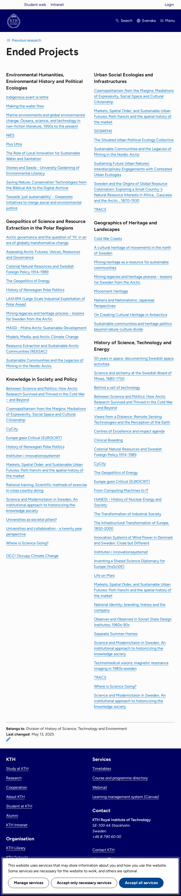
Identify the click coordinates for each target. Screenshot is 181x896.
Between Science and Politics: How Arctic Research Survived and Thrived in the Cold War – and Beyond (45, 394)
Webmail (99, 787)
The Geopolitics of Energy (28, 281)
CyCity (12, 429)
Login (169, 4)
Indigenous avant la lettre (27, 97)
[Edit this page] (8, 739)
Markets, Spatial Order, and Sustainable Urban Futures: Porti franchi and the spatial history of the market (44, 470)
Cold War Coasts (108, 238)
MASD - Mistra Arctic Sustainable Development (46, 328)
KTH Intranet (17, 825)
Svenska (149, 20)
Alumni (12, 815)
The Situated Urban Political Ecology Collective (134, 140)
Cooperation (16, 787)
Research (14, 778)
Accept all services (141, 882)
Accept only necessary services (84, 882)
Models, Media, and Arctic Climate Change (42, 337)
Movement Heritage (111, 291)
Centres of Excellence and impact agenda (129, 431)
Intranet (57, 4)
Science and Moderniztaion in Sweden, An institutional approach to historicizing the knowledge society (42, 505)
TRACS (100, 209)
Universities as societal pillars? (31, 519)
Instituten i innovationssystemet (33, 455)
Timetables (101, 768)
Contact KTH (103, 850)
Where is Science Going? (27, 543)
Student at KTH (19, 806)
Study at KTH (17, 768)
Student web (35, 4)
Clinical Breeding (108, 440)
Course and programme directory (120, 778)
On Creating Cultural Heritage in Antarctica (130, 314)
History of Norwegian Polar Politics (35, 290)
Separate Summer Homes (115, 633)
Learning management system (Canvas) (125, 797)
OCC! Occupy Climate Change (32, 555)
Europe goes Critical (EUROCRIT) (34, 438)
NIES (10, 135)
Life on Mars (104, 575)
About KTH (15, 797)
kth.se (14, 4)
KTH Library (15, 848)
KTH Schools (17, 857)
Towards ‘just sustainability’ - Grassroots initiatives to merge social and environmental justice (44, 202)
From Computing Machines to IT (121, 490)
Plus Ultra (14, 144)
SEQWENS (103, 131)
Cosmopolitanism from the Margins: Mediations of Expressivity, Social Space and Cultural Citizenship (46, 414)
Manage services (28, 882)
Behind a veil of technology (117, 387)
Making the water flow (25, 106)
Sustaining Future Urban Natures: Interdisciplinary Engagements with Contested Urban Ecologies (133, 169)
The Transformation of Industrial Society (127, 514)
